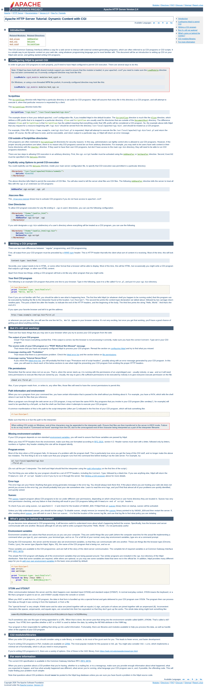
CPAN (67, 644)
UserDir (35, 147)
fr (163, 23)
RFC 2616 (98, 442)
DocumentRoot (141, 120)
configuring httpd (118, 348)
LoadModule (153, 70)
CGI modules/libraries (187, 39)
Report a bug (198, 5)
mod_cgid (14, 44)
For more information (186, 42)
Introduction (183, 19)
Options (31, 41)
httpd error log (73, 354)
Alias (154, 118)
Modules (156, 5)
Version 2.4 (44, 13)
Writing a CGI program (95, 476)
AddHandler (32, 39)
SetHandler (143, 154)
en (154, 23)
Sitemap (187, 5)
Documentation (31, 13)
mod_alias (15, 39)
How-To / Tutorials (58, 13)
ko (171, 23)
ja (167, 23)
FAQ (172, 5)
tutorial (20, 199)
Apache (7, 13)
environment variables (60, 437)
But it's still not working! (187, 30)
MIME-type (69, 253)
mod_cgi (13, 41)
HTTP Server (18, 13)
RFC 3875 (18, 551)
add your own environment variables (38, 561)
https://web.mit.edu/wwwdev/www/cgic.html (119, 651)
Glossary (179, 5)
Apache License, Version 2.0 (31, 685)
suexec (15, 499)
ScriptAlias (33, 44)
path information (94, 468)
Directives (165, 5)
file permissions (109, 354)
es (158, 23)
